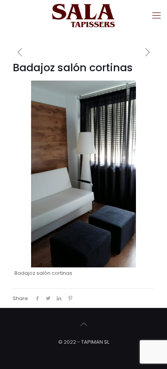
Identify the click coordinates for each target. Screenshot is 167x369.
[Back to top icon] (83, 324)
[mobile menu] (156, 15)
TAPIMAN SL (95, 342)
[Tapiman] (83, 15)
